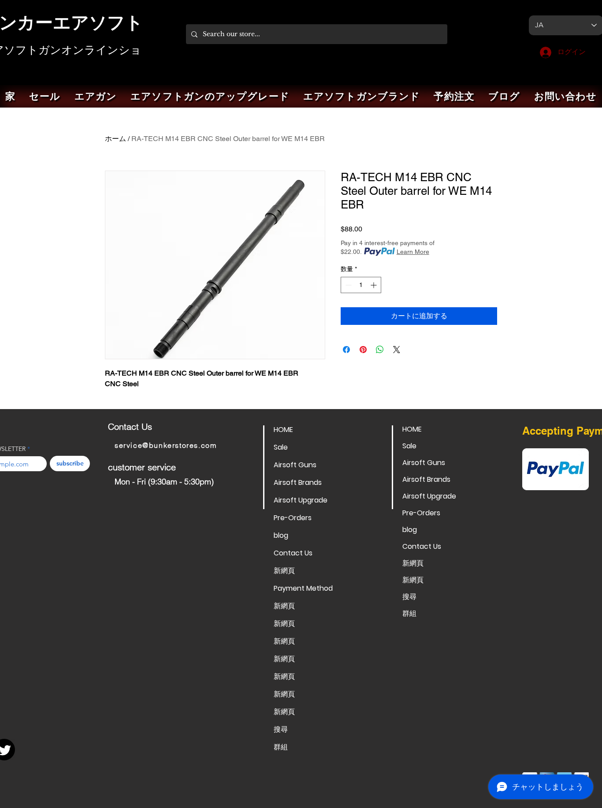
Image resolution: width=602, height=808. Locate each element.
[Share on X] (396, 349)
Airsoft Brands (298, 482)
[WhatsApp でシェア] (380, 349)
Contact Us (293, 553)
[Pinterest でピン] (363, 349)
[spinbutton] (361, 285)
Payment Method (303, 588)
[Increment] (374, 285)
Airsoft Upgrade (300, 500)
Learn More (413, 251)
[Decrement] (347, 285)
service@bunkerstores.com (165, 445)
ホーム (115, 138)
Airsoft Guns (295, 465)
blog (281, 535)
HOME (283, 429)
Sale (281, 447)
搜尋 (281, 729)
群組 (281, 747)
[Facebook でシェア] (346, 349)
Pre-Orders (293, 518)
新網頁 (284, 571)
